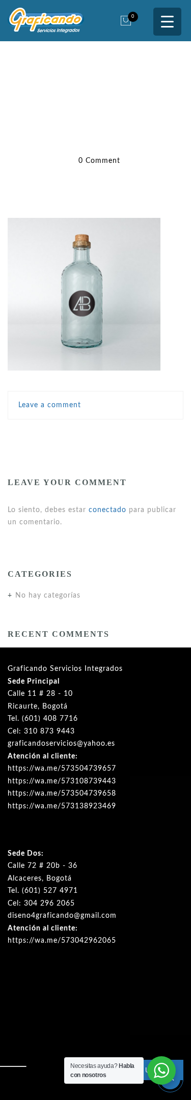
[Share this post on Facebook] (54, 435)
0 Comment (99, 160)
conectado (107, 510)
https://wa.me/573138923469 (62, 806)
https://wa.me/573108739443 (62, 781)
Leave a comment (49, 405)
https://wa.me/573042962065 (62, 940)
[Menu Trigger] (167, 22)
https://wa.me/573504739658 (62, 793)
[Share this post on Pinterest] (118, 435)
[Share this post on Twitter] (73, 435)
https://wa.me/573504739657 (62, 768)
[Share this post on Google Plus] (95, 435)
